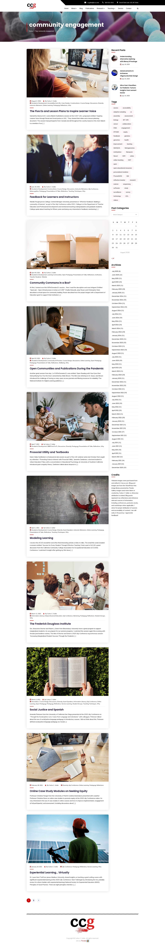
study (126, 188)
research (133, 180)
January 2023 (116, 378)
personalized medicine (121, 172)
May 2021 (115, 450)
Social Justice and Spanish (47, 709)
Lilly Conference (93, 189)
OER (123, 156)
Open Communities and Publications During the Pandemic (67, 368)
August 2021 (116, 439)
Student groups (100, 616)
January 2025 (116, 293)
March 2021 (115, 457)
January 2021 (116, 464)
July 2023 (115, 357)
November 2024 (117, 300)
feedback (117, 136)
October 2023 (117, 346)
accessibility (127, 108)
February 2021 (116, 460)
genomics (117, 140)
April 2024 (115, 325)
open (115, 164)
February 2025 (117, 289)
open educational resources (123, 168)
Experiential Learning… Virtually (49, 872)
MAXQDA (117, 148)
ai (131, 112)
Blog (81, 8)
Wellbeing (62, 363)
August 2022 (116, 396)
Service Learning (67, 704)
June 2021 (115, 446)
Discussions (93, 103)
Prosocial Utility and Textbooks (49, 452)
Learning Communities (54, 275)
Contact (128, 8)
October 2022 (116, 389)
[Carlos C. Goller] (31, 6)
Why (69, 105)
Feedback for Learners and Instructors (54, 197)
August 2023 (116, 353)
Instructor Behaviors (36, 105)
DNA (115, 128)
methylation (117, 152)
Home (66, 8)
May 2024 (115, 321)
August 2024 (116, 310)
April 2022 (115, 410)
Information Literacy (38, 616)
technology (117, 196)
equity (125, 132)
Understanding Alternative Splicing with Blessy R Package (128, 58)
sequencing (127, 184)
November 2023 (117, 343)
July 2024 (115, 314)
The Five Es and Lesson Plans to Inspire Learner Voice (63, 111)
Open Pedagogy (67, 275)
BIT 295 (125, 120)
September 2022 (118, 393)
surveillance (117, 192)
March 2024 (116, 328)
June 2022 (115, 403)
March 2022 (116, 414)
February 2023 (117, 375)
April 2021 (115, 453)
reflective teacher (119, 180)
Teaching (111, 8)
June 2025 (115, 275)
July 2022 (115, 400)
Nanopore (129, 152)
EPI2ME (116, 132)
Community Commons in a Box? (50, 282)
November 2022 (117, 385)
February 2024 (117, 332)
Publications (90, 8)
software (117, 188)
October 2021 (116, 432)
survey (128, 192)
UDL (126, 196)
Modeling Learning (41, 538)
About (73, 8)
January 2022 (116, 421)
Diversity (100, 103)
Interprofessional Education (53, 616)
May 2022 (115, 407)
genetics (127, 136)
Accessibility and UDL (54, 103)
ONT (129, 160)
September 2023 (118, 350)
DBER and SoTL (52, 446)
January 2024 (116, 336)
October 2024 (117, 303)
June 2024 (115, 318)
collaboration (127, 124)
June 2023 (115, 360)
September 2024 (118, 307)
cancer (116, 124)
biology (116, 120)
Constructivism (75, 103)
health (127, 140)
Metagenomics (130, 148)
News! (116, 156)
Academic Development (39, 103)
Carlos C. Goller (52, 101)
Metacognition (34, 191)
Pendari (84, 941)
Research (100, 8)
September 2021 (117, 435)
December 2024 (117, 296)
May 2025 (115, 278)
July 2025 (115, 271)
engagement (125, 128)
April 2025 (115, 282)
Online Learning (48, 105)
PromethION (118, 176)
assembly (117, 116)
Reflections (64, 105)
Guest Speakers (68, 530)
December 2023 (117, 339)
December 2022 (117, 382)
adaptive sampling (120, 112)
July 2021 (115, 443)
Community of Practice (54, 360)
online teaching (118, 160)
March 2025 (116, 285)
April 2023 (115, 368)
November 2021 (117, 428)
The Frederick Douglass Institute (50, 623)
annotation (35, 701)
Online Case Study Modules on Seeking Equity (58, 791)
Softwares (98, 275)
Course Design (85, 103)
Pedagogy (56, 105)
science (116, 184)
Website (44, 277)
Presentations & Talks (53, 191)
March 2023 (116, 371)
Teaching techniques (75, 191)
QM (128, 176)
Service (120, 8)
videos (116, 200)
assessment (129, 116)
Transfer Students (35, 277)
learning (129, 144)
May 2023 (115, 364)
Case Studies (65, 103)
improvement (118, 144)
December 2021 (117, 425)
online (132, 156)
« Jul (112, 258)
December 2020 (117, 467)
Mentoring (76, 616)
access (116, 108)
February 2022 (117, 418)
